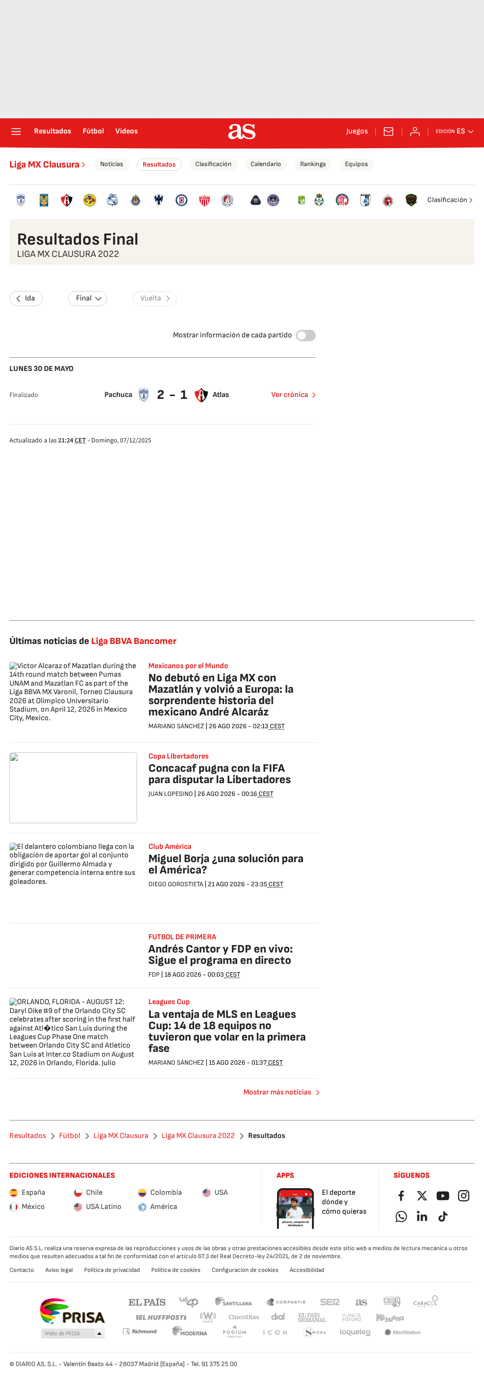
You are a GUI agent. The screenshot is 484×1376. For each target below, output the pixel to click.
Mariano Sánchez (176, 726)
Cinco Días (244, 1317)
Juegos (357, 131)
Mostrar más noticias (277, 1092)
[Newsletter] (388, 131)
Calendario (266, 164)
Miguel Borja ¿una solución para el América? (225, 864)
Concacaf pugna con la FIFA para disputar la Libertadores (219, 773)
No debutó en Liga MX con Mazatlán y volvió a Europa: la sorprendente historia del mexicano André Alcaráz (221, 695)
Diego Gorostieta (175, 884)
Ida (30, 298)
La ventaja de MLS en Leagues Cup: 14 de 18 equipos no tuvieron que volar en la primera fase (227, 1031)
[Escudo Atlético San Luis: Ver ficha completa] (227, 200)
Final (84, 298)
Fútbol (93, 131)
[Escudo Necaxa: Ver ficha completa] (204, 200)
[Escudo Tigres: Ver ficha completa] (44, 200)
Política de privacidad (112, 1270)
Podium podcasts (234, 1333)
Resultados (52, 131)
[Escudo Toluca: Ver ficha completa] (342, 200)
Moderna (190, 1333)
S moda (314, 1333)
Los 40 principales (188, 1301)
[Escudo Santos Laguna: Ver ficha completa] (319, 200)
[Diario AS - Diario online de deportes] (242, 131)
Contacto (21, 1270)
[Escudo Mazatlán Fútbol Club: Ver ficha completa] (273, 200)
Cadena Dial (278, 1317)
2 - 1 (172, 395)
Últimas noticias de (92, 641)
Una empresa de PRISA (72, 1311)
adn (392, 1301)
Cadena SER (330, 1301)
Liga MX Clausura (44, 164)
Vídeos (126, 131)
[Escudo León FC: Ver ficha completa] (301, 200)
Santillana (233, 1301)
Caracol (426, 1301)
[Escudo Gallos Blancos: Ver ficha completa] (365, 200)
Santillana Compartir (286, 1301)
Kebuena (389, 1317)
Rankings (313, 164)
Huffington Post (160, 1317)
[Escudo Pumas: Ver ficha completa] (256, 200)
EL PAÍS (147, 1301)
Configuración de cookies (245, 1270)
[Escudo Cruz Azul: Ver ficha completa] (181, 200)
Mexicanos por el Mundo (188, 666)
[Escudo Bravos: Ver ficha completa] (411, 200)
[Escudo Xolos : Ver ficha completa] (388, 200)
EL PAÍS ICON (274, 1333)
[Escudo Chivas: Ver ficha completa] (136, 200)
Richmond (139, 1331)
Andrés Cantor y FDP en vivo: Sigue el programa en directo (220, 954)
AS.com (362, 1301)
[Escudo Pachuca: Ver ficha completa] (21, 200)
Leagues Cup (169, 1002)
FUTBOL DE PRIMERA (182, 937)
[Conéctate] (415, 131)
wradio (208, 1317)
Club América (169, 847)
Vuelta (150, 298)
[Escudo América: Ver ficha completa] (90, 200)
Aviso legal (59, 1270)
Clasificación (213, 164)
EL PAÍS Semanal (312, 1317)
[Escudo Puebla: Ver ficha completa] (112, 200)
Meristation (402, 1333)
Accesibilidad (307, 1270)
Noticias (111, 164)
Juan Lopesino (170, 794)
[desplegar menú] (16, 131)
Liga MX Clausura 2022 (198, 1136)
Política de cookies (175, 1270)
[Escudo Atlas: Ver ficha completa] (67, 200)
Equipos (356, 164)
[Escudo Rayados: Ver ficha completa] (158, 200)
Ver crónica (289, 394)
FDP (154, 974)
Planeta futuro (352, 1317)
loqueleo (355, 1333)
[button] (72, 1334)
